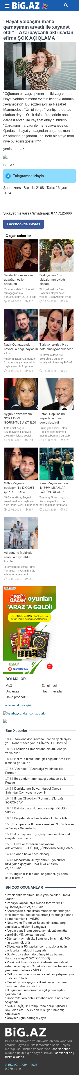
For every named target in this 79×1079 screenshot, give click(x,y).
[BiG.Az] (30, 5)
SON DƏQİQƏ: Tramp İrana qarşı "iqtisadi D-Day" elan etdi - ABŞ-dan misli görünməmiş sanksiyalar (37, 1010)
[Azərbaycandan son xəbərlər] (25, 713)
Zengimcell (49, 685)
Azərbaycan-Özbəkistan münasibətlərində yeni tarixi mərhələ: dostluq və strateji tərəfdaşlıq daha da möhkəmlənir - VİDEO (39, 914)
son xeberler (61, 1049)
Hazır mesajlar (52, 691)
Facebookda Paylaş (23, 224)
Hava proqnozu (16, 697)
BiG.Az (8, 165)
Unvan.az (12, 691)
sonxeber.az (63, 1053)
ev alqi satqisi (21, 705)
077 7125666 (61, 213)
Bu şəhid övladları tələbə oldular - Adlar (41, 818)
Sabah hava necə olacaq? (32, 854)
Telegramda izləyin (28, 176)
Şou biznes (12, 188)
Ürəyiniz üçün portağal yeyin (26, 1018)
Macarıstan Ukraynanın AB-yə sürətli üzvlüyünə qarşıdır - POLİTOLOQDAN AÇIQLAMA (35, 864)
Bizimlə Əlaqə (14, 1057)
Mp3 (8, 685)
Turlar (7, 705)
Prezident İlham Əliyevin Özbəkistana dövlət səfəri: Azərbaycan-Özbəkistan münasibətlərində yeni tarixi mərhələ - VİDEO (38, 966)
